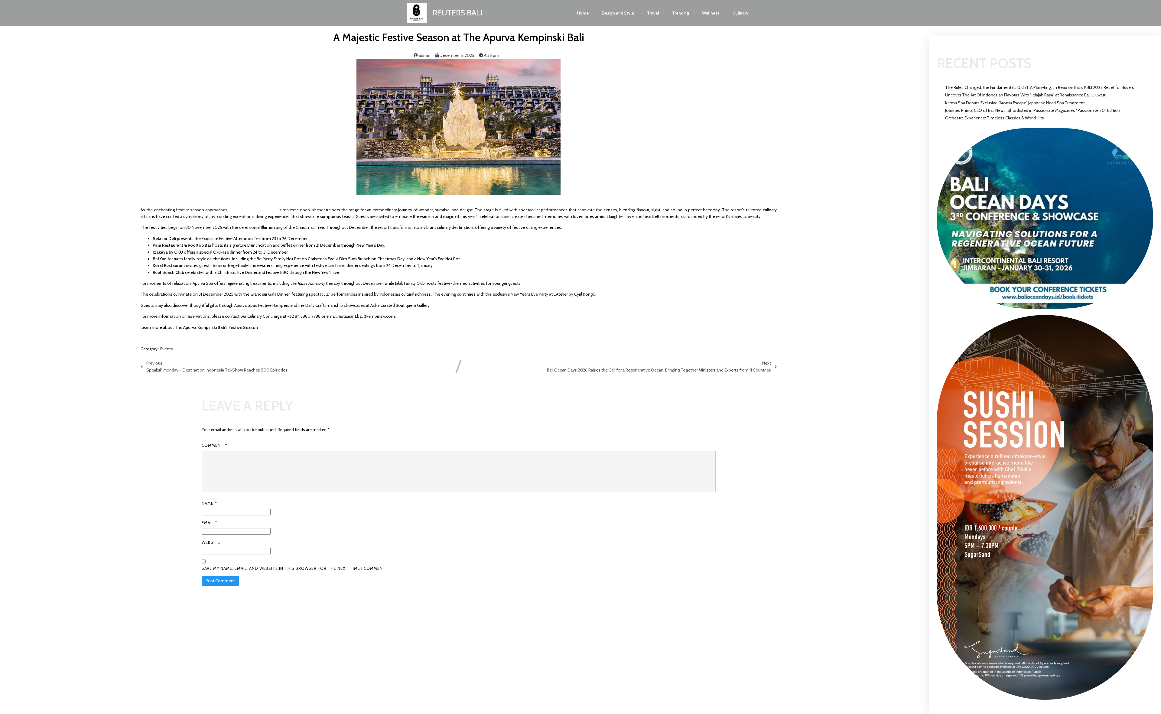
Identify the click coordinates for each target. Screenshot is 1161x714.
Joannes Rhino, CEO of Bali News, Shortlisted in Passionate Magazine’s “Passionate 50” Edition (1032, 110)
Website (211, 542)
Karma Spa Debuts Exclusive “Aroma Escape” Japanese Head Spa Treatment (1015, 102)
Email (209, 522)
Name (209, 503)
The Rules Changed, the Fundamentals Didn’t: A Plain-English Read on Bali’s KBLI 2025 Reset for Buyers (1039, 87)
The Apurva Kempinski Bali (254, 210)
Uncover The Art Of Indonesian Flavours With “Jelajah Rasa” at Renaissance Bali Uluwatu (1025, 95)
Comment (214, 445)
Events (166, 349)
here (263, 327)
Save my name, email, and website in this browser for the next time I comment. (294, 568)
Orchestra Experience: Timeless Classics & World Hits (994, 118)
